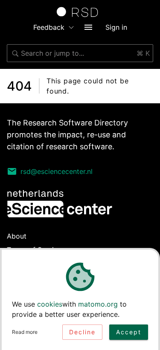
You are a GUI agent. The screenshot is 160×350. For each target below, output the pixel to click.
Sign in (116, 27)
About (16, 236)
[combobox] (80, 53)
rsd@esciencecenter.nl (56, 171)
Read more (25, 332)
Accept (128, 332)
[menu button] (88, 27)
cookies (49, 304)
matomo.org (98, 304)
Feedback (48, 27)
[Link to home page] (80, 12)
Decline (82, 332)
